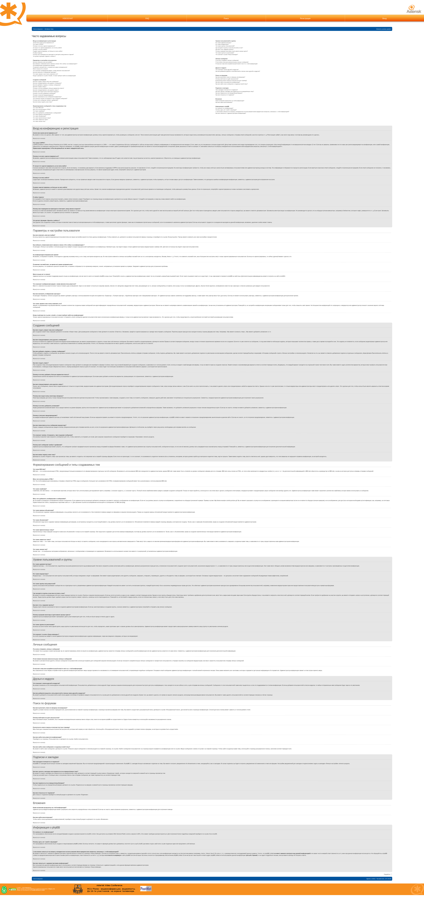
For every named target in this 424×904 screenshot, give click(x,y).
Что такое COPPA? (38, 44)
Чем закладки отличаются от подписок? (227, 89)
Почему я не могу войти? (40, 49)
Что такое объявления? (39, 116)
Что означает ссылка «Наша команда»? (227, 54)
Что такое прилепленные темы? (42, 118)
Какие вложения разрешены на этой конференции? (230, 100)
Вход (384, 18)
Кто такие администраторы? (223, 42)
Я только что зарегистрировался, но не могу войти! (47, 47)
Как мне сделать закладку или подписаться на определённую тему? (235, 91)
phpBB (282, 276)
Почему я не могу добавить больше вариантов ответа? (48, 88)
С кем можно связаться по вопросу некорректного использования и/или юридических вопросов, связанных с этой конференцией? (252, 111)
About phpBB (213, 834)
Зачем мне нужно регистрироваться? (43, 42)
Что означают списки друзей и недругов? (227, 69)
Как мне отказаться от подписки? (225, 95)
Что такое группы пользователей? (225, 46)
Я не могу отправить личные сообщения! (227, 60)
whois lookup (152, 853)
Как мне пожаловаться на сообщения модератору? (47, 96)
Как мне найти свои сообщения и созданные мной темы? (232, 84)
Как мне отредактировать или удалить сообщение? (47, 83)
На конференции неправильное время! (44, 65)
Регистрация (305, 18)
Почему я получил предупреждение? (43, 95)
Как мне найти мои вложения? (224, 102)
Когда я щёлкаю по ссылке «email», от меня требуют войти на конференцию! (54, 75)
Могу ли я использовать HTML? (42, 109)
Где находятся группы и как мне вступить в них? (229, 47)
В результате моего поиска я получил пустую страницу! (231, 80)
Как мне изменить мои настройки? (42, 62)
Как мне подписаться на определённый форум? (229, 93)
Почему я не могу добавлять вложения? (44, 93)
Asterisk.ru (28, 887)
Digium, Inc (52, 888)
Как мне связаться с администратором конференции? (231, 113)
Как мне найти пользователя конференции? (228, 82)
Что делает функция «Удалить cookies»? (44, 56)
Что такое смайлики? (39, 111)
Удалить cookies (370, 878)
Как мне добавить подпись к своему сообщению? (47, 85)
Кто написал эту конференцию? (224, 108)
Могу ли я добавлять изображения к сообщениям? (47, 112)
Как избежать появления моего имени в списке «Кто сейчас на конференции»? (55, 63)
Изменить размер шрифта (383, 29)
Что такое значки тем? (39, 121)
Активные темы (49, 29)
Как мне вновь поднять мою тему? (42, 102)
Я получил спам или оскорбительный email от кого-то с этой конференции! (236, 63)
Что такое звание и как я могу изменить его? (45, 74)
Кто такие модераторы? (222, 44)
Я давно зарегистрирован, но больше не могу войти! (47, 51)
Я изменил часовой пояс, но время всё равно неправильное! (50, 67)
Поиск (226, 18)
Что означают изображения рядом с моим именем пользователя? (51, 70)
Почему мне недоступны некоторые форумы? (46, 91)
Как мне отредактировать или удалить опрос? (46, 90)
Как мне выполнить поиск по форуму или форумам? (230, 77)
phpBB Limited (91, 834)
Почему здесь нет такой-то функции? (226, 110)
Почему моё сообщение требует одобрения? (45, 100)
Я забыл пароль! (37, 52)
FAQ (147, 18)
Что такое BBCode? (38, 107)
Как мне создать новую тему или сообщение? (46, 81)
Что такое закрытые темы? (40, 119)
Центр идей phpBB (137, 844)
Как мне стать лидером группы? (225, 49)
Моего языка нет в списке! (40, 68)
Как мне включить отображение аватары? (44, 72)
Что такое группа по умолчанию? (225, 52)
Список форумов (38, 29)
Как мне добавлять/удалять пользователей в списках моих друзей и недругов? (238, 71)
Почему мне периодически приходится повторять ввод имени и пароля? (53, 54)
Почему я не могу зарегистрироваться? (44, 46)
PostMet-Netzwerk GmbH (38, 890)
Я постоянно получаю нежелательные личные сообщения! (232, 62)
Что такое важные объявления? (42, 114)
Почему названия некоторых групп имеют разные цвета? (232, 51)
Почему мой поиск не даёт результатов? (227, 79)
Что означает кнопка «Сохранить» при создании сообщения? (50, 98)
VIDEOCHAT (67, 18)
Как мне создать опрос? (39, 86)
